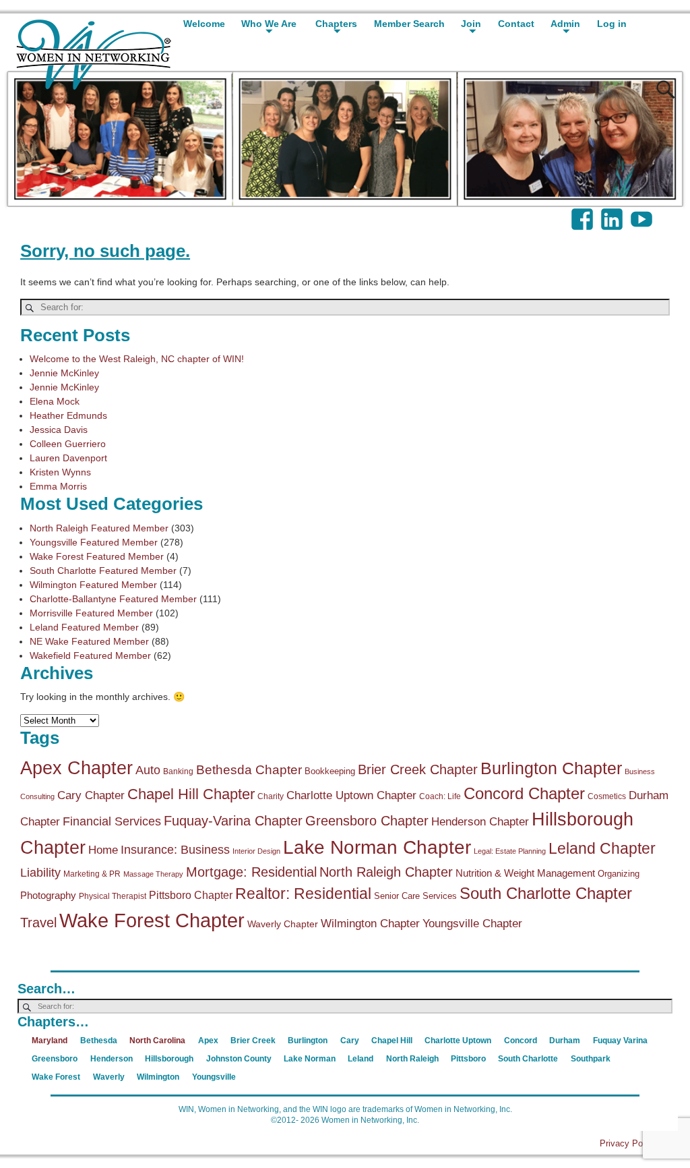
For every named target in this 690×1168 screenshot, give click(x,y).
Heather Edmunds (68, 415)
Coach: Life (440, 796)
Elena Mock (55, 401)
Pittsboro (468, 1058)
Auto (147, 770)
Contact (516, 23)
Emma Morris (58, 486)
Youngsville (214, 1077)
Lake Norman (310, 1058)
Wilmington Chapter (370, 923)
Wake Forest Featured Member (97, 556)
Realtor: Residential (303, 893)
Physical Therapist (112, 896)
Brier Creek (253, 1040)
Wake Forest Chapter (152, 920)
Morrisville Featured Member (91, 613)
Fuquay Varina (620, 1040)
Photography (48, 895)
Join (471, 23)
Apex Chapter (76, 767)
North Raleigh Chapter (386, 872)
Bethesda (98, 1040)
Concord (520, 1040)
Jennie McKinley (64, 373)
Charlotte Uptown (458, 1040)
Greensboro (54, 1058)
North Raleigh (412, 1058)
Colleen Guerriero (68, 443)
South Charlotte (528, 1058)
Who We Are (268, 23)
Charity (270, 796)
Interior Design (256, 851)
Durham (564, 1040)
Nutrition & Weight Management (525, 873)
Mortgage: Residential (251, 872)
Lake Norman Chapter (377, 847)
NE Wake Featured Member (89, 641)
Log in (612, 23)
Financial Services (112, 821)
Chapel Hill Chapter (191, 794)
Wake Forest (56, 1077)
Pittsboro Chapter (190, 895)
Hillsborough (169, 1058)
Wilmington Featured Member (93, 584)
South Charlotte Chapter (546, 893)
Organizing (618, 874)
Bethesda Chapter (249, 770)
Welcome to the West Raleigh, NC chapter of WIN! (137, 358)
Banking (178, 771)
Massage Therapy (153, 874)
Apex (208, 1040)
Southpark (590, 1058)
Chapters (336, 23)
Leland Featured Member (84, 627)
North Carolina (157, 1040)
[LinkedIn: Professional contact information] (613, 212)
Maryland (49, 1040)
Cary (349, 1040)
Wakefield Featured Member (90, 655)
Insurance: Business (175, 849)
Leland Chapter (602, 848)
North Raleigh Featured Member (99, 528)
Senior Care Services (415, 896)
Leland (360, 1058)
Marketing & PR (92, 874)
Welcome (204, 23)
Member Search (409, 23)
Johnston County (239, 1058)
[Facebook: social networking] (583, 212)
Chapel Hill (391, 1040)
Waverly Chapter (282, 923)
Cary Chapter (91, 795)
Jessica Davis (59, 429)
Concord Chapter (524, 793)
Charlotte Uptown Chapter (351, 795)
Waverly (109, 1077)
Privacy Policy (628, 1143)
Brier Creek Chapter (418, 769)
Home (103, 850)
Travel (38, 922)
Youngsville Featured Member (94, 542)
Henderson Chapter (480, 821)
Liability (40, 872)
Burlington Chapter (551, 768)
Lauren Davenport (68, 457)
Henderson (111, 1058)
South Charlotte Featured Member (103, 570)
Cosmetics (607, 796)
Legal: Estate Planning (510, 851)
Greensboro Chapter (367, 820)
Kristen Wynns (60, 472)
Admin (565, 23)
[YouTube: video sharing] (642, 212)
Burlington (307, 1040)
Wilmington (158, 1077)
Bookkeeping (330, 771)
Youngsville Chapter (472, 923)
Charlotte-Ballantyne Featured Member (113, 598)
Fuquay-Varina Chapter (233, 820)
